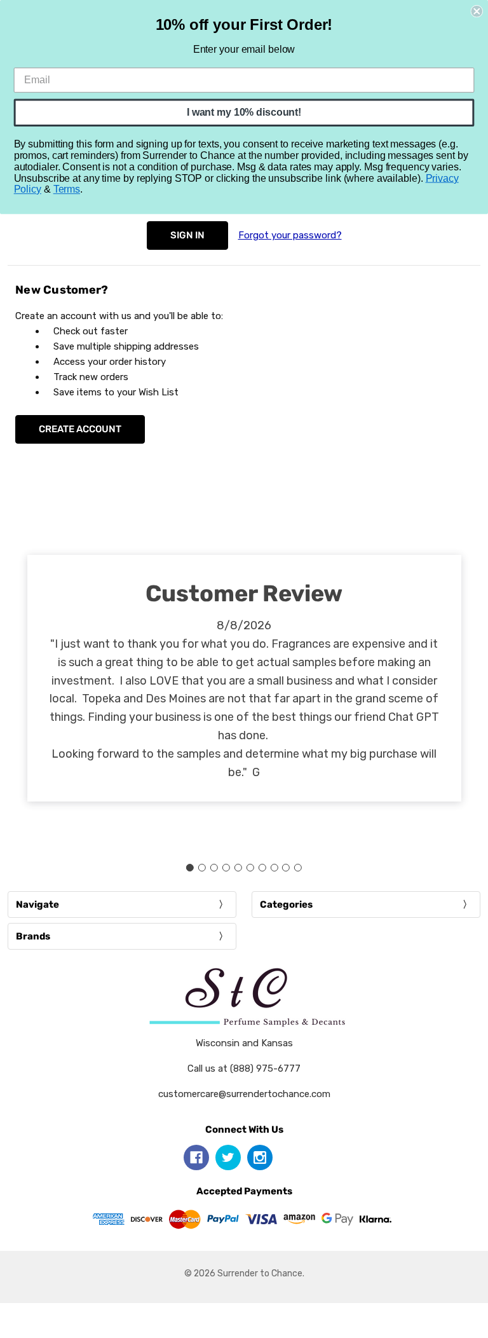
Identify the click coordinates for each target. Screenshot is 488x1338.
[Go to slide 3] (214, 867)
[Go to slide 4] (226, 867)
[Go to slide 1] (190, 867)
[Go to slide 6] (250, 867)
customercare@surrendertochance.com (244, 1094)
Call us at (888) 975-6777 (244, 1068)
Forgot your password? (290, 235)
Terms (66, 189)
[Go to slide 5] (238, 867)
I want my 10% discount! (244, 112)
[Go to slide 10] (298, 867)
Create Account (80, 429)
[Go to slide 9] (286, 867)
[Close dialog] (476, 11)
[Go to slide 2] (202, 867)
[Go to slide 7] (262, 867)
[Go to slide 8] (274, 867)
